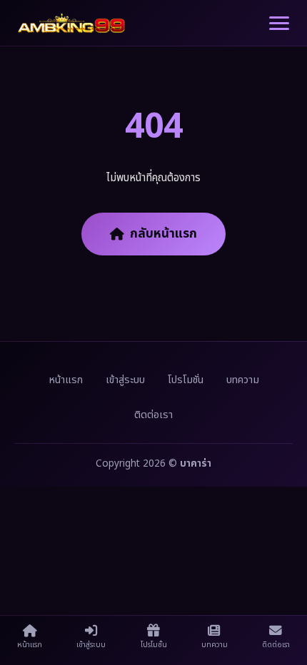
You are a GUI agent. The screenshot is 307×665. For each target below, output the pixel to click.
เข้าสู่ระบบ (125, 379)
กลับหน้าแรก (163, 233)
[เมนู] (279, 23)
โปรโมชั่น (185, 379)
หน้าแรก (66, 379)
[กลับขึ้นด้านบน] (282, 611)
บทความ (242, 379)
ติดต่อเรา (153, 414)
